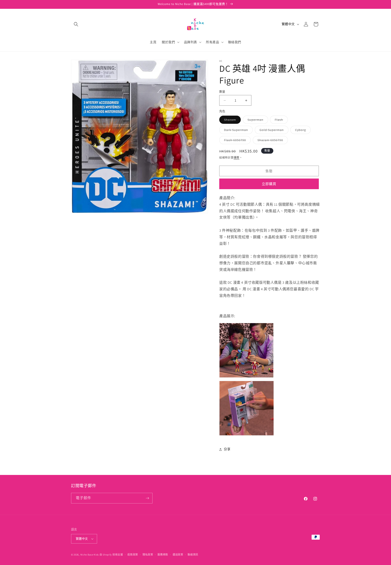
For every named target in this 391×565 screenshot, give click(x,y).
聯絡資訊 (193, 554)
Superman (257, 120)
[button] (76, 24)
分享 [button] (227, 449)
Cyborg (302, 131)
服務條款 (162, 554)
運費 (236, 157)
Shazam (231, 120)
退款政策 (132, 554)
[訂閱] (147, 498)
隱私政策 (148, 554)
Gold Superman (273, 131)
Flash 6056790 (236, 141)
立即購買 (269, 184)
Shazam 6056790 (271, 141)
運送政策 (178, 554)
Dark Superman (237, 131)
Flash (280, 120)
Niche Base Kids (89, 554)
